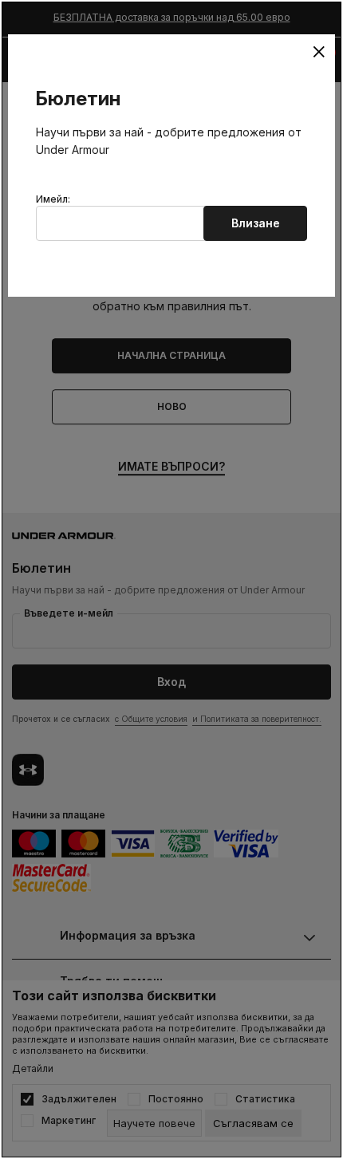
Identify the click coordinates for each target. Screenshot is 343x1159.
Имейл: (53, 199)
